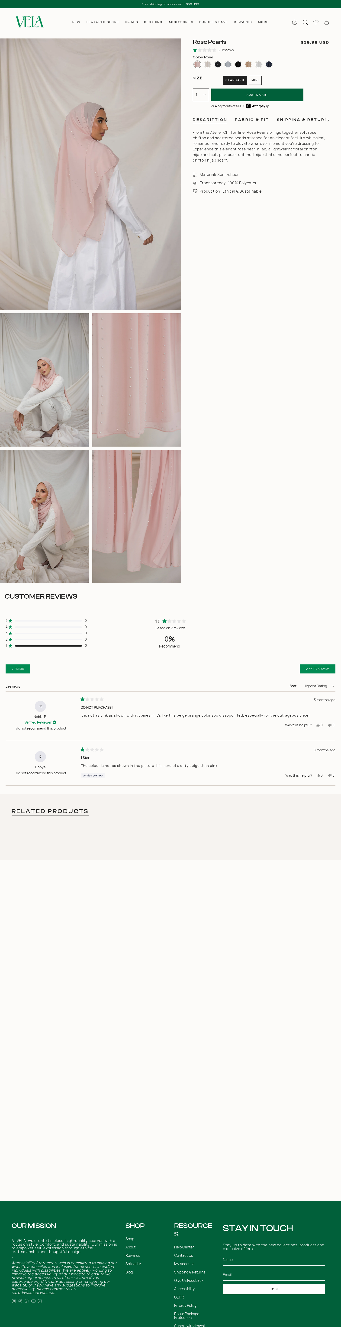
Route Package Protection (186, 1316)
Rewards (132, 1255)
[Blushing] (248, 64)
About (130, 1247)
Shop (129, 1239)
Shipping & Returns (189, 1272)
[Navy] (268, 64)
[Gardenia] (258, 64)
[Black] (238, 64)
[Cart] (326, 22)
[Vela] (29, 22)
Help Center (184, 1247)
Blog (129, 1272)
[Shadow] (228, 64)
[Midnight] (217, 64)
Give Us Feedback (188, 1281)
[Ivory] (207, 64)
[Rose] (197, 64)
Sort (293, 686)
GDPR (179, 1297)
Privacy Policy (185, 1306)
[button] (76, 22)
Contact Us (183, 1255)
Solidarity (133, 1264)
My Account (184, 1264)
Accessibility (184, 1289)
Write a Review (322, 670)
